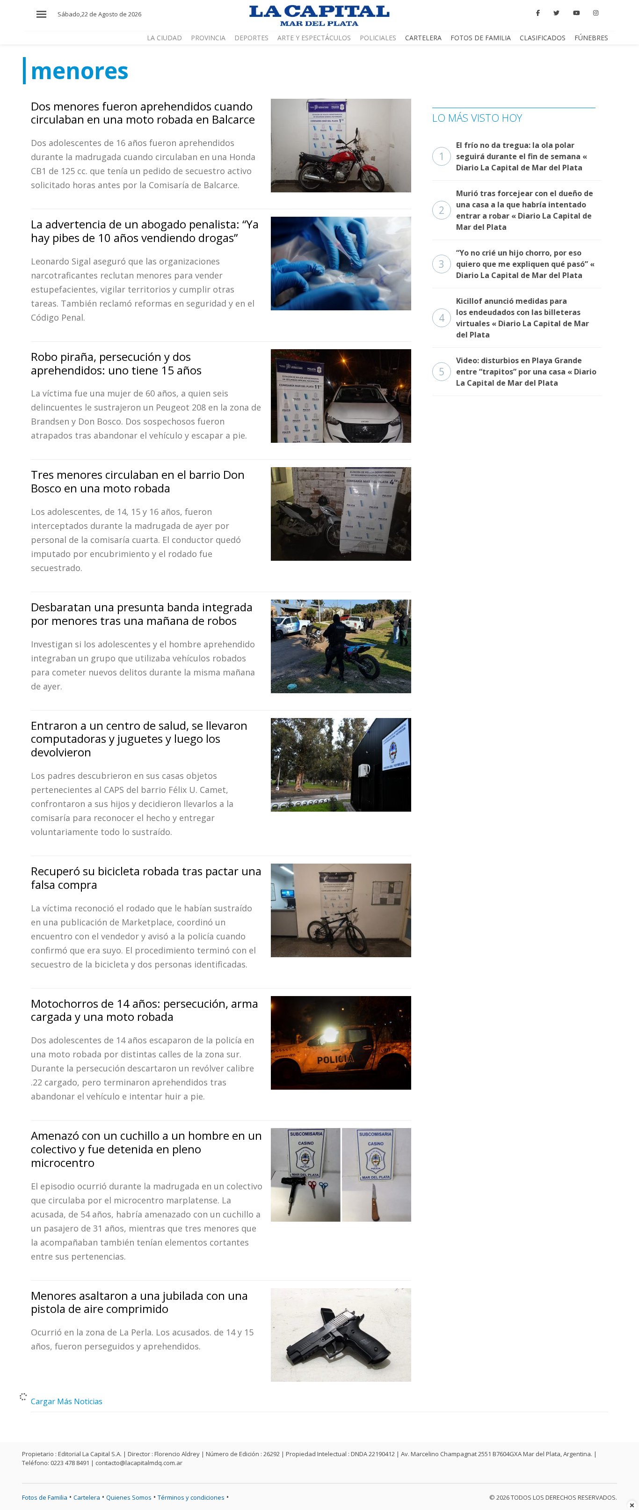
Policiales (378, 37)
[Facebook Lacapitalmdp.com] (538, 13)
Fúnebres (591, 37)
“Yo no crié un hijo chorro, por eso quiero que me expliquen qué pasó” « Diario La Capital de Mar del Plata (517, 264)
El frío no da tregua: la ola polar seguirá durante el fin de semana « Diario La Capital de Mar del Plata (513, 156)
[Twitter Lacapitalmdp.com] (556, 13)
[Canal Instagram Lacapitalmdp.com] (596, 13)
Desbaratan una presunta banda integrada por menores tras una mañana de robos (142, 613)
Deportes (251, 37)
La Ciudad (164, 37)
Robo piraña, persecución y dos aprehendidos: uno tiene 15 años (116, 363)
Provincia (208, 37)
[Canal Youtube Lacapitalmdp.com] (576, 13)
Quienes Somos (129, 1497)
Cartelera (423, 37)
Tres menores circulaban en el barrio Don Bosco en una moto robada (138, 481)
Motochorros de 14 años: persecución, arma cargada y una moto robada (144, 1010)
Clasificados (543, 37)
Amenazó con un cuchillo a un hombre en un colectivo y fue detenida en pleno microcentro (146, 1149)
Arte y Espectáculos (314, 37)
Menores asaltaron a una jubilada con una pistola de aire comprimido (139, 1302)
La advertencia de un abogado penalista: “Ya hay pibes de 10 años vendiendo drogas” (145, 230)
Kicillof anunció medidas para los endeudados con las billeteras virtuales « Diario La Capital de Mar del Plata (514, 318)
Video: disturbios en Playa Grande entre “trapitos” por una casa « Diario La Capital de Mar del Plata (517, 371)
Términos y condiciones (191, 1497)
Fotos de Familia (480, 37)
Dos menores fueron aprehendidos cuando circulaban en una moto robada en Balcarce (143, 112)
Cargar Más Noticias (66, 1401)
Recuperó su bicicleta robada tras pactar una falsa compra (146, 877)
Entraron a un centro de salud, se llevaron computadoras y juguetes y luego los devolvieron (139, 739)
